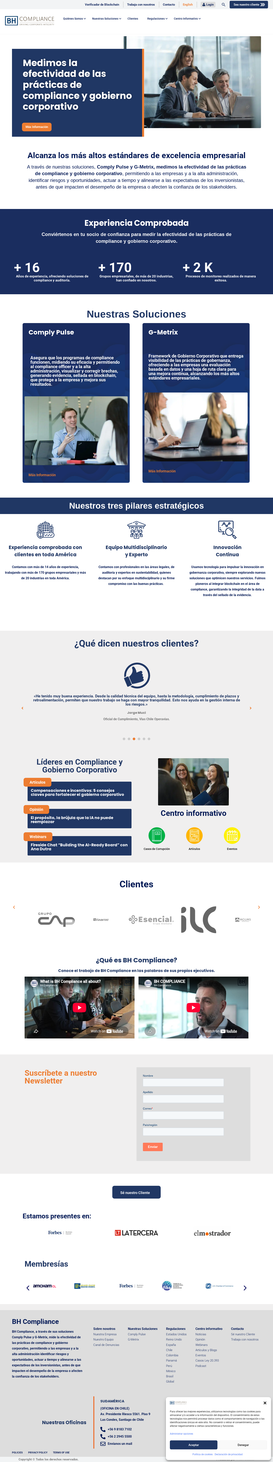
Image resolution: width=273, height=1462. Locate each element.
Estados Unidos (176, 1334)
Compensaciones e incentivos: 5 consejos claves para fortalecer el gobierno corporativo (77, 792)
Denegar (243, 1445)
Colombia (172, 1355)
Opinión (200, 1339)
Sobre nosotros (104, 1329)
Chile (169, 1350)
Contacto (169, 4)
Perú (169, 1366)
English (188, 4)
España (171, 1345)
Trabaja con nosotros (141, 4)
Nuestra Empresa (105, 1334)
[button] (265, 1403)
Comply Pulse (137, 1334)
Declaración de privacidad (229, 1454)
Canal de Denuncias (106, 1345)
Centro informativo (193, 813)
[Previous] (146, 838)
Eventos (200, 1355)
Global (170, 1381)
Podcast (200, 1366)
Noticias (200, 1334)
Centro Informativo (186, 18)
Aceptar (193, 1445)
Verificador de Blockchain (102, 4)
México (170, 1371)
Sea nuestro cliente (246, 4)
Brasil (169, 1376)
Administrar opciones (181, 1433)
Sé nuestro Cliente (243, 1334)
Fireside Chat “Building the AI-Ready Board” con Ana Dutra (79, 847)
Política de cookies (202, 1454)
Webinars (201, 1345)
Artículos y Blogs (206, 1350)
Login (210, 4)
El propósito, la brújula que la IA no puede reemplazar (72, 819)
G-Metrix (133, 1339)
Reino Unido (174, 1339)
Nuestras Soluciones (142, 1329)
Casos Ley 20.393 (207, 1360)
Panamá (171, 1360)
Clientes (133, 18)
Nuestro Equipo (103, 1339)
